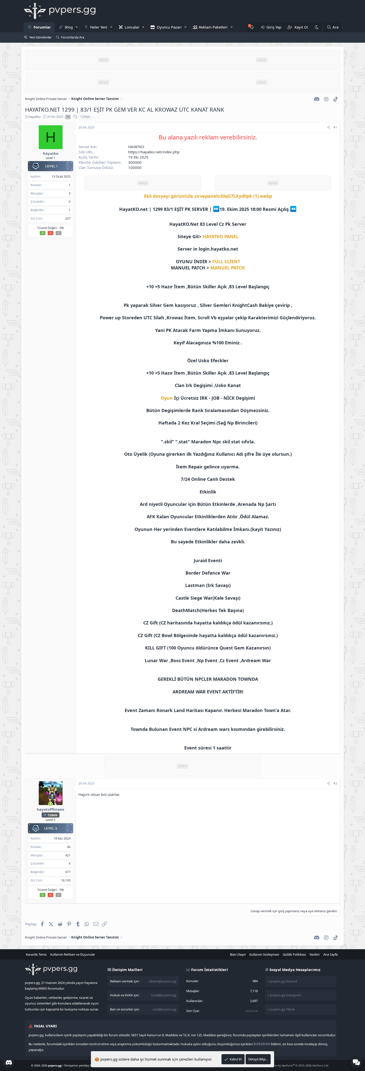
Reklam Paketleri (213, 27)
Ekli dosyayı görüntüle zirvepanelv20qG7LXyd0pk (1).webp (208, 196)
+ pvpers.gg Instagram (284, 995)
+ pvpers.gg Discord (282, 981)
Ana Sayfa (330, 954)
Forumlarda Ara (72, 37)
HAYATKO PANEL (220, 236)
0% (62, 228)
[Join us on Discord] (8, 1062)
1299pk (85, 117)
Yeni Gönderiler (40, 37)
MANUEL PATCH (227, 268)
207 (68, 218)
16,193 (66, 880)
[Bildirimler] (252, 27)
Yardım (314, 954)
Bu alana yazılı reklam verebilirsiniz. (208, 137)
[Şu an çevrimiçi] (50, 804)
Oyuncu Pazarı (169, 27)
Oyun (167, 398)
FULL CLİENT (226, 261)
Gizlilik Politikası (294, 954)
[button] (76, 27)
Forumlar (42, 27)
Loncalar (132, 27)
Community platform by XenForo (289, 1065)
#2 (335, 783)
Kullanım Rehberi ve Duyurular (72, 954)
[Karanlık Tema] (316, 27)
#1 (335, 127)
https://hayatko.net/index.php (154, 151)
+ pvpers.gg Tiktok (281, 1009)
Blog (69, 27)
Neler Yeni (98, 27)
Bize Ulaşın (238, 954)
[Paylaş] (329, 127)
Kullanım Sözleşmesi (264, 954)
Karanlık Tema (36, 954)
